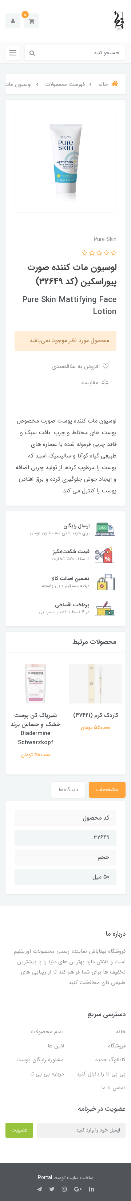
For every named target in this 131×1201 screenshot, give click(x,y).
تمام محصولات (47, 1031)
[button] (31, 20)
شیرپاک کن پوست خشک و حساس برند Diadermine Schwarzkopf (35, 729)
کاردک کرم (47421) (95, 715)
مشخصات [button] (107, 789)
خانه (121, 1031)
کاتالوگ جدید (110, 1059)
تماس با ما (113, 1087)
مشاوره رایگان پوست (40, 1059)
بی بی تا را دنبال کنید (101, 1074)
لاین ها (56, 1046)
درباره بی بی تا (47, 1074)
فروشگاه (117, 1046)
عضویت (19, 1130)
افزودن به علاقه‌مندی (77, 366)
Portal (45, 1178)
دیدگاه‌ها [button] (68, 789)
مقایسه (90, 382)
